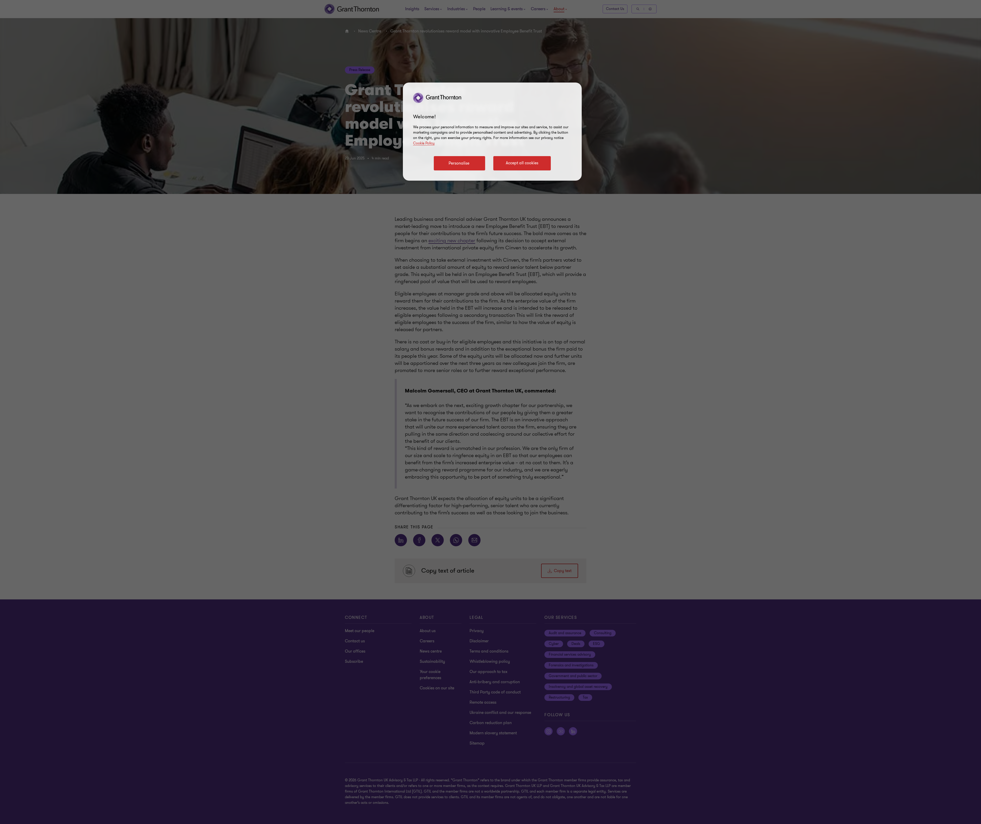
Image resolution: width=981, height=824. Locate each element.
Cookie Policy (424, 143)
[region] (492, 132)
